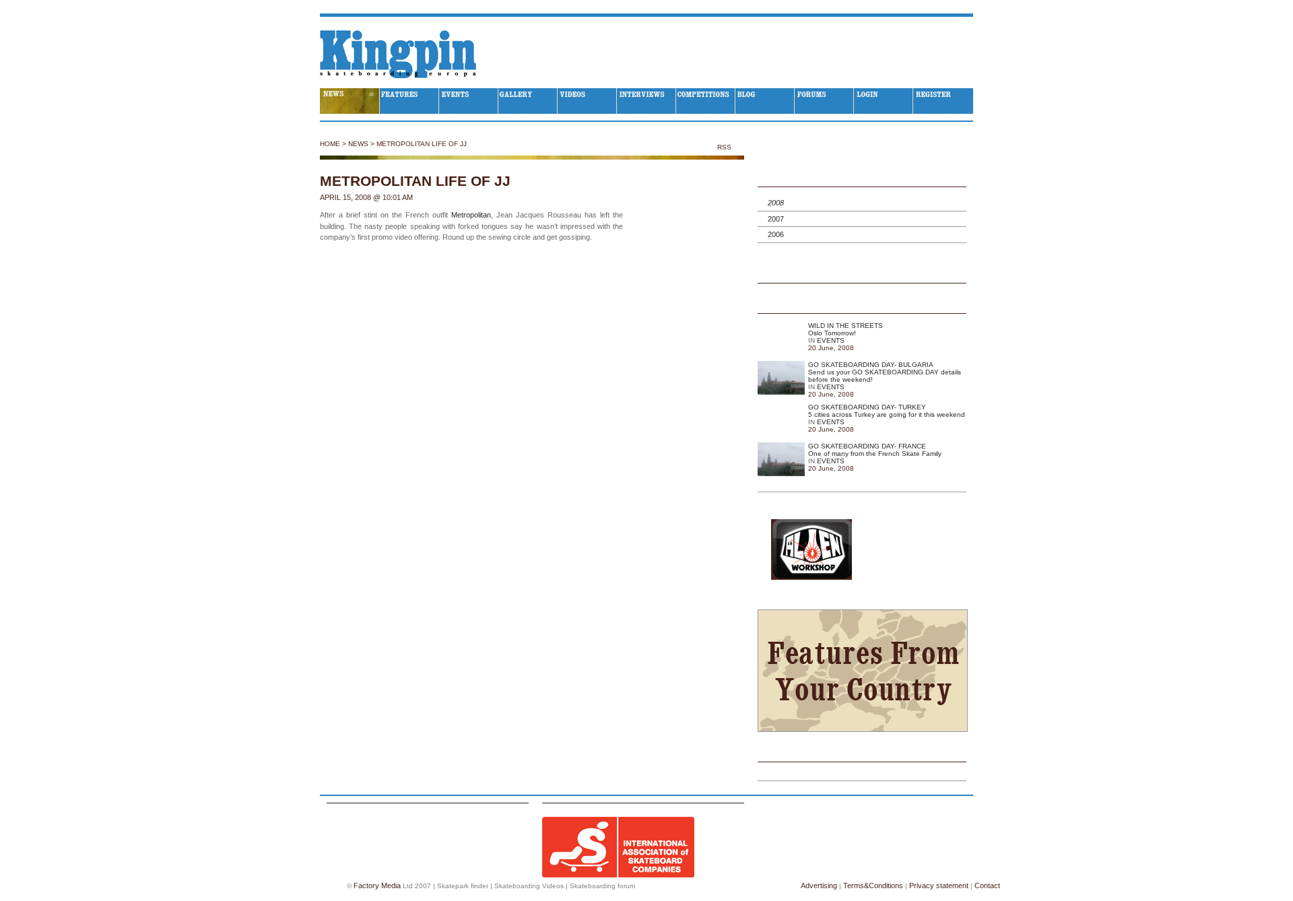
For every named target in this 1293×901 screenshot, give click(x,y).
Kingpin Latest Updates (862, 305)
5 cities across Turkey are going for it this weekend (886, 414)
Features (409, 101)
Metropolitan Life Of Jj (421, 143)
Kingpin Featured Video (862, 275)
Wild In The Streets (845, 325)
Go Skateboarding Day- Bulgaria (870, 364)
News (358, 143)
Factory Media (377, 885)
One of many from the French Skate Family (874, 453)
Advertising (819, 885)
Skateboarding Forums (824, 101)
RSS (725, 147)
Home (330, 143)
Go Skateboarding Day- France (867, 446)
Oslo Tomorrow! (832, 333)
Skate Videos (587, 101)
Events (468, 101)
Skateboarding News (350, 101)
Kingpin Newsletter (862, 753)
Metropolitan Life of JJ (415, 181)
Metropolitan (471, 215)
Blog (765, 101)
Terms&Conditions (873, 885)
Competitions (705, 101)
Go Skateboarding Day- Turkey (867, 407)
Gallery (528, 101)
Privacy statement (938, 885)
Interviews (646, 101)
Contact (987, 885)
